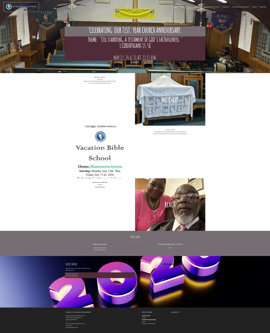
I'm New (254, 7)
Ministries (263, 7)
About (182, 7)
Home (175, 7)
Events (189, 7)
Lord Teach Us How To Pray (211, 7)
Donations (226, 7)
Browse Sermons (72, 275)
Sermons (197, 7)
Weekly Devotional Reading (240, 7)
